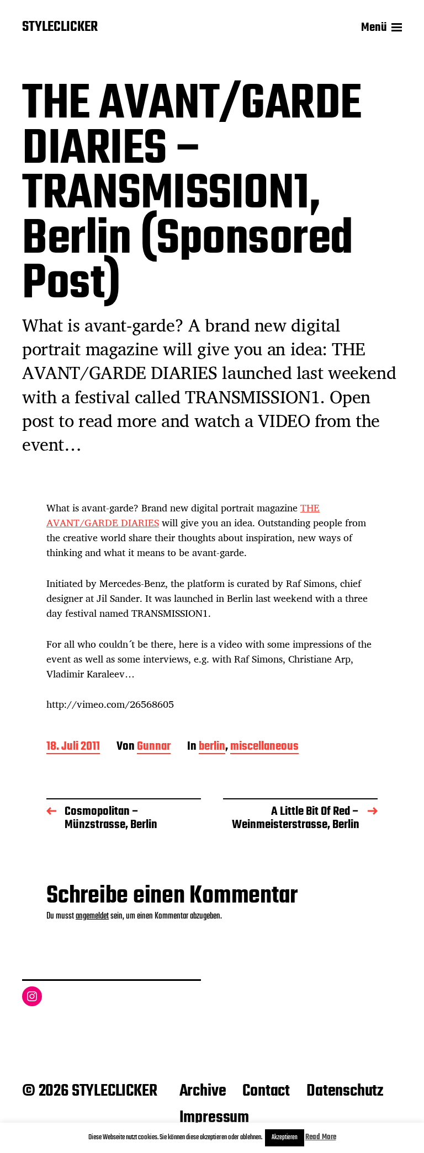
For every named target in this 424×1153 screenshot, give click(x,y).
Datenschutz (344, 1091)
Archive (202, 1091)
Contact (266, 1091)
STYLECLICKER (60, 27)
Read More (320, 1137)
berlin (212, 747)
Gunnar (154, 747)
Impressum (214, 1117)
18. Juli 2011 (73, 747)
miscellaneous (264, 747)
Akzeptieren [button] (285, 1138)
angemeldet (92, 916)
